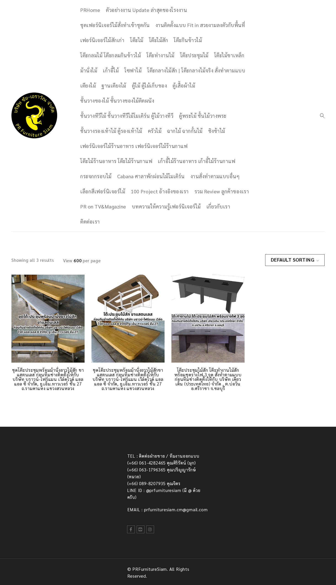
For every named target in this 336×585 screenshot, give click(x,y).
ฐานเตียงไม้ (113, 85)
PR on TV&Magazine (103, 206)
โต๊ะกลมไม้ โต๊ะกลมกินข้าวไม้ (110, 55)
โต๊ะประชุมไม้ (194, 55)
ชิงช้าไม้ (216, 131)
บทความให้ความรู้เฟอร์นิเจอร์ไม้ (166, 206)
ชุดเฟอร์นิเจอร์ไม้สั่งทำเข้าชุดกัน (115, 25)
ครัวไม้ (155, 131)
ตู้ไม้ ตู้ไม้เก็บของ (149, 85)
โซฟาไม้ (132, 70)
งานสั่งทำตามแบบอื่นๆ (215, 176)
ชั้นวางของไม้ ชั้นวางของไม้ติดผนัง (117, 100)
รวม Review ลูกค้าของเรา (222, 191)
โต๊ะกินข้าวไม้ (188, 40)
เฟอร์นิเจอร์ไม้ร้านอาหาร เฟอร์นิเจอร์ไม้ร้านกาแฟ (133, 146)
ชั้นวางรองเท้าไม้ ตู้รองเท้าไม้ (111, 131)
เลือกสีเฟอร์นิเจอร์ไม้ (102, 191)
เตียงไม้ (88, 85)
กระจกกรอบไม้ (96, 176)
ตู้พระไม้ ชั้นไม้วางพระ (203, 115)
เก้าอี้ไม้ (111, 70)
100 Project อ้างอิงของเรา (160, 191)
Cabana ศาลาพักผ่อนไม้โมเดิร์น (151, 176)
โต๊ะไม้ (136, 40)
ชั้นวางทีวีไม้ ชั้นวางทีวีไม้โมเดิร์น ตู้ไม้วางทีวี (126, 115)
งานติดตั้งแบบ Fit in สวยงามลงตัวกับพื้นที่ (200, 25)
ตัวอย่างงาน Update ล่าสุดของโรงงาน (146, 10)
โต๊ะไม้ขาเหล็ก (229, 55)
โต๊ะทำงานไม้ (160, 55)
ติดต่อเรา (90, 221)
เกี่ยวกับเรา (218, 206)
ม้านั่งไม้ (88, 70)
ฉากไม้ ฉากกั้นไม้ (185, 131)
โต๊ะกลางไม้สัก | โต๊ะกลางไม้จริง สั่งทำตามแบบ (196, 70)
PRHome (90, 10)
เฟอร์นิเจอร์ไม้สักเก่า (102, 40)
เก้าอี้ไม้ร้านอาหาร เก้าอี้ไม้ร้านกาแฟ (196, 161)
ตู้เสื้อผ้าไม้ (184, 85)
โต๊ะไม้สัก (158, 40)
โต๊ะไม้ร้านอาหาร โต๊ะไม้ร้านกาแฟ (116, 161)
